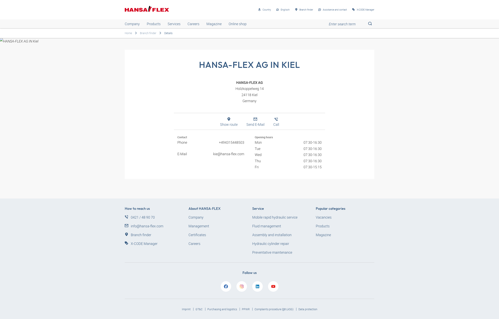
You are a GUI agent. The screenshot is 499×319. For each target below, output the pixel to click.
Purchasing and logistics (222, 309)
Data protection (307, 309)
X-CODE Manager (144, 243)
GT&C (199, 309)
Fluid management (266, 226)
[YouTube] (273, 286)
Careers (193, 23)
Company (132, 23)
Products (154, 23)
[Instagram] (241, 286)
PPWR (246, 309)
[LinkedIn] (257, 286)
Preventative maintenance (272, 252)
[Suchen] (369, 23)
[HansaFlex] (147, 9)
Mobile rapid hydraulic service (274, 217)
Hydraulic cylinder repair (270, 243)
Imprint (186, 309)
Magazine (214, 23)
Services (174, 23)
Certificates (197, 234)
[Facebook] (226, 286)
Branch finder (148, 33)
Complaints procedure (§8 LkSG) (274, 309)
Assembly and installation (272, 234)
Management (198, 226)
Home (128, 33)
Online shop (238, 23)
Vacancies (324, 217)
